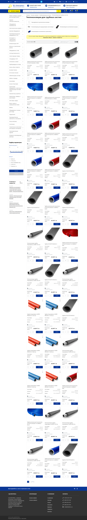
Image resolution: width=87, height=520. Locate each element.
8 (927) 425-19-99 (35, 5)
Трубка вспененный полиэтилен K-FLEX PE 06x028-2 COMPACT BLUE (52, 207)
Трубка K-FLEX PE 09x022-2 (68, 207)
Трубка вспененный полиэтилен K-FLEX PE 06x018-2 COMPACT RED (52, 135)
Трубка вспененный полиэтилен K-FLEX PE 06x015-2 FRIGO (69, 134)
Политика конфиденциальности (14, 518)
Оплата (49, 502)
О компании (50, 497)
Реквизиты (50, 509)
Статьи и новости (33, 500)
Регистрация (71, 7)
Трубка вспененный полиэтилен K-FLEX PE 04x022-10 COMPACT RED (69, 244)
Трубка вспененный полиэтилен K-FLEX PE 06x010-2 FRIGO (52, 62)
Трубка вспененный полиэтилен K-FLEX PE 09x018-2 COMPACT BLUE (52, 460)
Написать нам (51, 7)
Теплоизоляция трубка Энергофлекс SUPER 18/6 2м (33, 279)
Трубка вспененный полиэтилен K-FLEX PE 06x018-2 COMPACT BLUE (34, 135)
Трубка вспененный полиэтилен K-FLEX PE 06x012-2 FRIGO (52, 98)
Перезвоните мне (33, 7)
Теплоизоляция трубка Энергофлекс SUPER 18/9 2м (33, 460)
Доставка (50, 500)
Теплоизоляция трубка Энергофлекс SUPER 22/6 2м (68, 279)
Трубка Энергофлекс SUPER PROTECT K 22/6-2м (51, 386)
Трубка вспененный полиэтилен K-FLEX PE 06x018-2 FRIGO (69, 62)
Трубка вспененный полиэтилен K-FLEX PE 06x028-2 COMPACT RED (69, 387)
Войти (67, 7)
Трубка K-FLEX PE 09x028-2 (68, 315)
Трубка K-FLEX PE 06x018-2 (33, 207)
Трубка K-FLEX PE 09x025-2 (51, 279)
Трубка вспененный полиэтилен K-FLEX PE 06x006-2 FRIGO (34, 62)
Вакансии (50, 507)
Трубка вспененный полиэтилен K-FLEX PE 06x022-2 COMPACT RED (52, 171)
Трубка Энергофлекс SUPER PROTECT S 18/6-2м (51, 351)
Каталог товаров (15, 11)
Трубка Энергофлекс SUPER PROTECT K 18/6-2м (33, 351)
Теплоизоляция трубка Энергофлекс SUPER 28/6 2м (68, 423)
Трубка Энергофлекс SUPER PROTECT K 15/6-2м (33, 315)
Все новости (21, 182)
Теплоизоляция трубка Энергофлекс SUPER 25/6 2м (68, 351)
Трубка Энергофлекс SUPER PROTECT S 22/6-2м (33, 386)
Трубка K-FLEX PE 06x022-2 (51, 244)
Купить (39, 78)
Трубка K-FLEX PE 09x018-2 (68, 171)
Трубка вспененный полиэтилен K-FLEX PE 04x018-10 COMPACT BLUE (34, 98)
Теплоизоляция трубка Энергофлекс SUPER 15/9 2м (51, 423)
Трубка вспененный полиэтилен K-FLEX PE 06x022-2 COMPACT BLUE (34, 171)
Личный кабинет (72, 5)
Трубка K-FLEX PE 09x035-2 (68, 460)
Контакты (50, 511)
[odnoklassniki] (78, 488)
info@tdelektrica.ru (54, 5)
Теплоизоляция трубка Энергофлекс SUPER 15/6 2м (33, 244)
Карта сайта (23, 518)
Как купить (50, 504)
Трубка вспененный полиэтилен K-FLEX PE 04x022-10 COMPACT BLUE (69, 98)
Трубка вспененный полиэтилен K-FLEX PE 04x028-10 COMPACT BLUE (34, 423)
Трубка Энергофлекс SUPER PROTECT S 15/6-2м (51, 315)
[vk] (75, 488)
